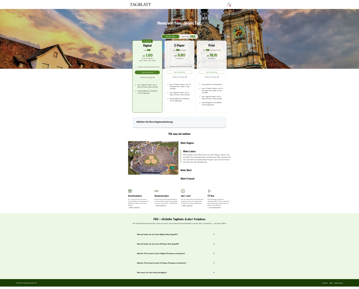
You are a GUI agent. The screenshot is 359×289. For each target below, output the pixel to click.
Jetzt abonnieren (215, 207)
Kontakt (325, 283)
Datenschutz (339, 283)
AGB (331, 283)
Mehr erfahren (135, 207)
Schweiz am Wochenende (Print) (148, 67)
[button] (206, 142)
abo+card (146, 93)
